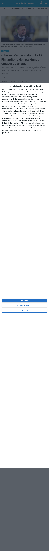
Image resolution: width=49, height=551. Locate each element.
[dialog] (24, 275)
